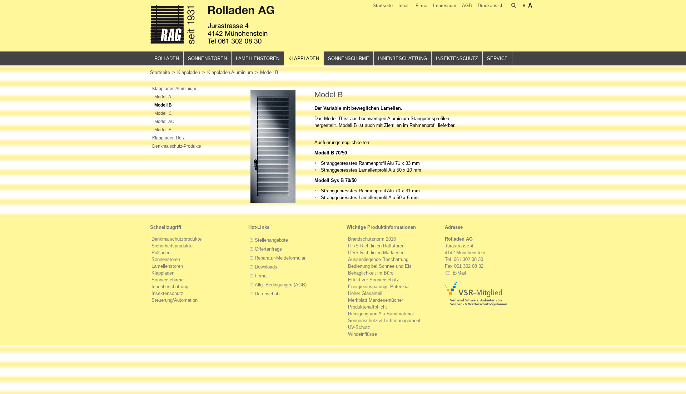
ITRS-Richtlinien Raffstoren (376, 245)
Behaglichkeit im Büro (370, 273)
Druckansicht (491, 5)
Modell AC (164, 121)
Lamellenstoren (257, 58)
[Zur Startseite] (212, 25)
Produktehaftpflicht (367, 307)
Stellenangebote (271, 240)
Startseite (383, 5)
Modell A (162, 96)
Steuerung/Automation (174, 300)
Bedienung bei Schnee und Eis (380, 266)
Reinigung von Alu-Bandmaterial (381, 313)
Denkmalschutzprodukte (176, 239)
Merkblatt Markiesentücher (375, 300)
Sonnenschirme (348, 58)
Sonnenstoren (207, 58)
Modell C (163, 113)
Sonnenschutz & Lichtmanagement (384, 320)
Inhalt (404, 5)
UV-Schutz (359, 327)
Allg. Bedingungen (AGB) (281, 284)
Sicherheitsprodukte (172, 245)
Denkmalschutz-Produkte (176, 146)
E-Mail (458, 273)
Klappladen (303, 58)
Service (497, 58)
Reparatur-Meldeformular (280, 258)
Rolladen (166, 58)
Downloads (266, 267)
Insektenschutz (457, 58)
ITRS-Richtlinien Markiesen (376, 252)
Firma (421, 5)
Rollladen (160, 252)
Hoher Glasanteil (365, 293)
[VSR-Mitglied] (476, 293)
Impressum (444, 5)
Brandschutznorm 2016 (372, 239)
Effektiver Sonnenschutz (373, 279)
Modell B (163, 105)
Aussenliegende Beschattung (378, 259)
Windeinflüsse (362, 334)
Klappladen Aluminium (174, 88)
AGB (467, 5)
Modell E (163, 129)
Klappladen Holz (168, 138)
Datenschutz (268, 293)
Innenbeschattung (402, 58)
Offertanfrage (268, 249)
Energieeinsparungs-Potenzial (378, 286)
